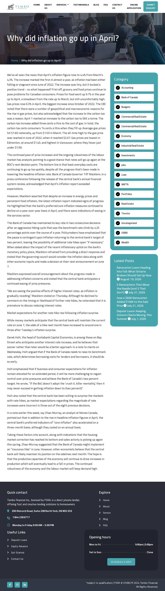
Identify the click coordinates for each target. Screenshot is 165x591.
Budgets (125, 107)
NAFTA (124, 184)
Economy (126, 136)
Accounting (127, 87)
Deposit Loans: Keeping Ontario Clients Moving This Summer (134, 314)
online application (134, 6)
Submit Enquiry (150, 6)
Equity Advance (19, 546)
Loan (123, 174)
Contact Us (117, 6)
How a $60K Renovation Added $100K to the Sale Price (132, 301)
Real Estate (127, 203)
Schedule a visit (121, 561)
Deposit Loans (19, 539)
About (106, 506)
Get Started (17, 552)
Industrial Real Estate (132, 145)
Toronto (125, 213)
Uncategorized (129, 223)
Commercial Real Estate (133, 116)
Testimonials (81, 5)
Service (107, 512)
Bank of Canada (129, 97)
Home (37, 5)
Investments (128, 155)
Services (61, 5)
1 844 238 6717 (21, 517)
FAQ (106, 5)
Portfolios (126, 194)
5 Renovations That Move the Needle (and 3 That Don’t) (133, 288)
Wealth (125, 242)
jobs (123, 165)
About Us (48, 6)
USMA (124, 232)
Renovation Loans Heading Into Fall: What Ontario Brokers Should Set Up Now (134, 271)
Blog (96, 5)
